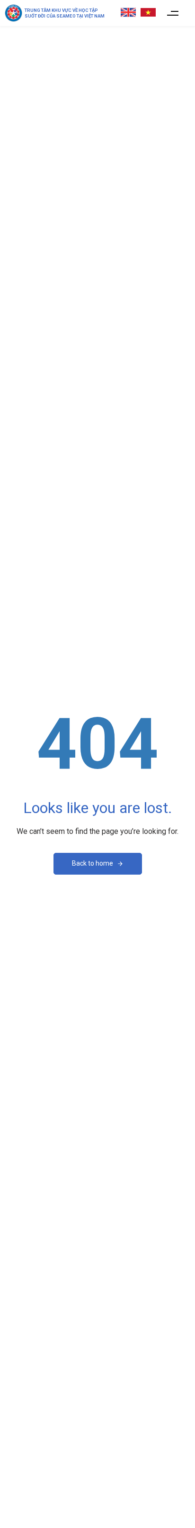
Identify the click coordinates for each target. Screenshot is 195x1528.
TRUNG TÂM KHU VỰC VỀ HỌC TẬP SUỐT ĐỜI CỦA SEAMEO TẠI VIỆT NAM (65, 13)
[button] (173, 13)
